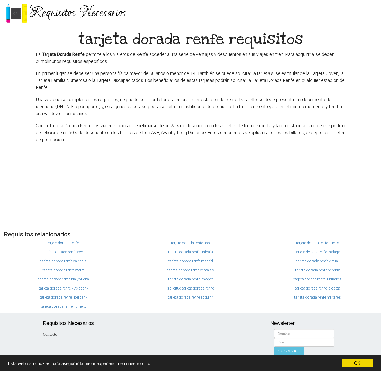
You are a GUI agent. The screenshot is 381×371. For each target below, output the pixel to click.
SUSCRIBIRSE (289, 351)
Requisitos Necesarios (77, 13)
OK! (358, 363)
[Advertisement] (190, 189)
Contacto (50, 334)
